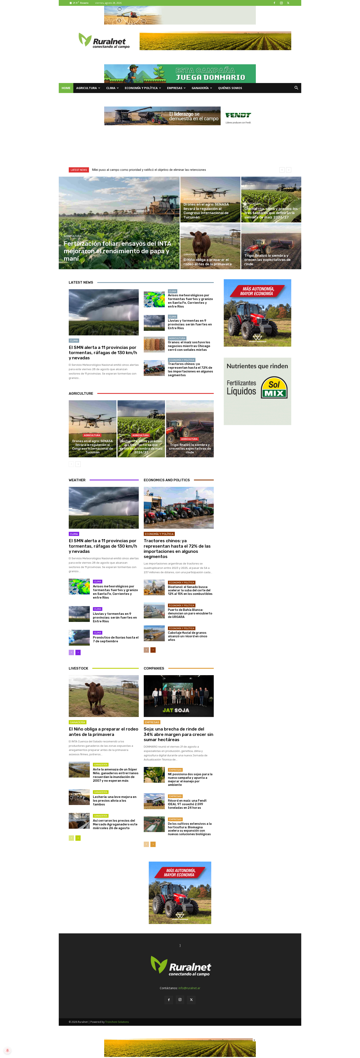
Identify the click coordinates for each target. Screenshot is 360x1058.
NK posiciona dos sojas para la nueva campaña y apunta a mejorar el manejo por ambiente (190, 779)
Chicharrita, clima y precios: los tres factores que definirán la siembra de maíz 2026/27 (141, 446)
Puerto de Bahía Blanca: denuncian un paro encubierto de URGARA (190, 613)
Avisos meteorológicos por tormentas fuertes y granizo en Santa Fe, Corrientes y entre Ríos (190, 300)
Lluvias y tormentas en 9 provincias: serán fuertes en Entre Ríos (190, 324)
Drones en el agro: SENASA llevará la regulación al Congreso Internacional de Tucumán (92, 446)
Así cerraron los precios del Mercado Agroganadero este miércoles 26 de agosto (115, 824)
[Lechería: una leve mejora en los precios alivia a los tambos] (79, 797)
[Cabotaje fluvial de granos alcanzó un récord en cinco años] (154, 633)
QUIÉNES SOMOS (230, 88)
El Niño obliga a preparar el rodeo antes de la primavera (103, 731)
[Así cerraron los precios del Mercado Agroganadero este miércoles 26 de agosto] (79, 821)
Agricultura (86, 88)
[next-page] (78, 464)
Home (66, 88)
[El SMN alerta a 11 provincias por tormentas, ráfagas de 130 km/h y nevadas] (104, 312)
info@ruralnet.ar (189, 988)
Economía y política (141, 88)
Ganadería (200, 88)
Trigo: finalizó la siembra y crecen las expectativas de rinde (190, 448)
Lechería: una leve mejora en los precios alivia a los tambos (114, 800)
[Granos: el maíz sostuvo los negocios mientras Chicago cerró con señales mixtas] (154, 344)
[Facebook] (274, 3)
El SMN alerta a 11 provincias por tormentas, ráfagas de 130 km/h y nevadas (103, 352)
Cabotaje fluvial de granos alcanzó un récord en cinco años (187, 636)
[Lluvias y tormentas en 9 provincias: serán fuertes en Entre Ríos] (154, 323)
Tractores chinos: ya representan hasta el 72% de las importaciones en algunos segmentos (190, 369)
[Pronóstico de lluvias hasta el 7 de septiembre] (79, 638)
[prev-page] (71, 464)
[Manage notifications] (7, 1050)
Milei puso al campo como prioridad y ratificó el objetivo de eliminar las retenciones (149, 170)
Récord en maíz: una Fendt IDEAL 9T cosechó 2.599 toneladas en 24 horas (187, 804)
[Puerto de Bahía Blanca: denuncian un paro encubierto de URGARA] (154, 610)
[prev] (282, 169)
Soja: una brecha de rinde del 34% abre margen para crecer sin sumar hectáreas (178, 734)
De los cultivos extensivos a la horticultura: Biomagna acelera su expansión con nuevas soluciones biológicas (190, 829)
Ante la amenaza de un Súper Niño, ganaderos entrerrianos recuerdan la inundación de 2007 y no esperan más (116, 775)
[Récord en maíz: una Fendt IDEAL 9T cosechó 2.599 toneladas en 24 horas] (154, 801)
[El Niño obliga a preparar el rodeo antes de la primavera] (210, 246)
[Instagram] (281, 3)
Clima (110, 88)
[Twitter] (288, 3)
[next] (288, 169)
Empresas (174, 88)
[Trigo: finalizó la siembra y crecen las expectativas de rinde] (271, 246)
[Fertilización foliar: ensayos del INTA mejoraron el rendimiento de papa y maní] (119, 223)
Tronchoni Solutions (117, 1022)
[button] (296, 88)
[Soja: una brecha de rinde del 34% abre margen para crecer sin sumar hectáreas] (179, 696)
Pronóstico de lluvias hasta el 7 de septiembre (116, 639)
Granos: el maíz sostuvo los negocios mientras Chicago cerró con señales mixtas (189, 346)
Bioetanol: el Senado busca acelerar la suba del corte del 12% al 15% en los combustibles (190, 590)
